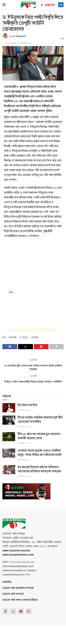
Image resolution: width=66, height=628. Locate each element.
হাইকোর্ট (35, 337)
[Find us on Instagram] (28, 611)
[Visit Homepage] (28, 5)
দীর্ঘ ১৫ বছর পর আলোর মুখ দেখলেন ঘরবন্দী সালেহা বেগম (39, 436)
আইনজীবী (12, 337)
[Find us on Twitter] (13, 611)
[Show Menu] (3, 5)
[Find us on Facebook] (5, 611)
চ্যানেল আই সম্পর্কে (13, 594)
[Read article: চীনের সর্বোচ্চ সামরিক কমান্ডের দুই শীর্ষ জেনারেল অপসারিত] (8, 420)
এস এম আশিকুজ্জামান (17, 36)
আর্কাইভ (7, 582)
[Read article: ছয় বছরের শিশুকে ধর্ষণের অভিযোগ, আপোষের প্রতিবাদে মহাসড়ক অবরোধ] (8, 469)
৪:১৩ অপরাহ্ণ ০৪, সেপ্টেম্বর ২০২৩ (19, 43)
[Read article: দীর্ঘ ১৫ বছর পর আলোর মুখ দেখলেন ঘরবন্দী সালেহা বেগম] (8, 436)
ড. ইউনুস (24, 337)
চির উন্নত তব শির (27, 405)
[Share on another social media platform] (56, 346)
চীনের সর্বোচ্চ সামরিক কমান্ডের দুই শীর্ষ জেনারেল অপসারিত (40, 419)
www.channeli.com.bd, (16, 550)
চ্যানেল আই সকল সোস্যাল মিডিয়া (19, 600)
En (61, 5)
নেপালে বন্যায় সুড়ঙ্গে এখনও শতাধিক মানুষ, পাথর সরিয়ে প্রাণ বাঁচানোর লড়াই (39, 452)
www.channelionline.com (18, 555)
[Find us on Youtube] (21, 611)
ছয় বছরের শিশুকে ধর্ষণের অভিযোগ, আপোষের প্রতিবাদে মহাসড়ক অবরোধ (39, 469)
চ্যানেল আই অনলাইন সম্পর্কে (18, 588)
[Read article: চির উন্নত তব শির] (8, 407)
